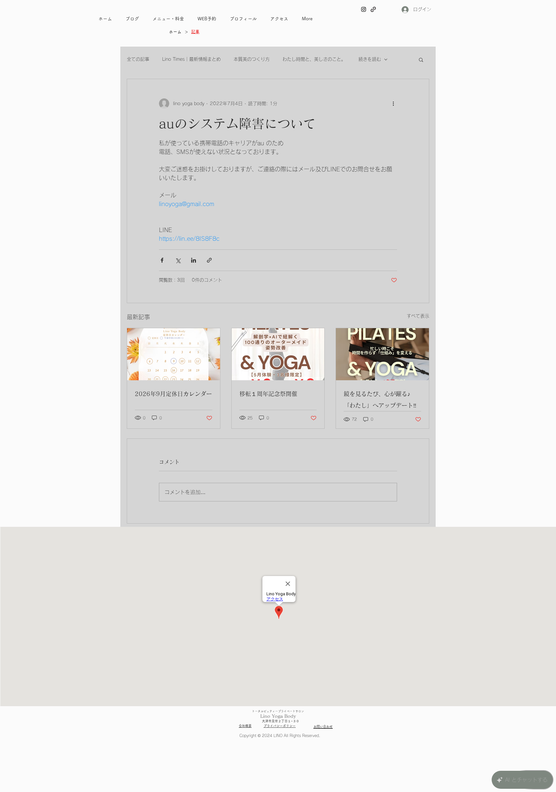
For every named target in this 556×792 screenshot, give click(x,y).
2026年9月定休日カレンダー (173, 394)
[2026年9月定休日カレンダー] (173, 354)
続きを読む (369, 59)
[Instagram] (363, 9)
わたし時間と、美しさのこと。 (314, 59)
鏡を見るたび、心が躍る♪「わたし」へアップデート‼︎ (380, 399)
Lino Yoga (271, 716)
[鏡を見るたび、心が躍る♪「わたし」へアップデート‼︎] (382, 354)
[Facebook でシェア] (162, 260)
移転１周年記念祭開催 (268, 394)
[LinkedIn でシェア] (193, 260)
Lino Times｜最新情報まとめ (191, 59)
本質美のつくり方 (252, 59)
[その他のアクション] (393, 103)
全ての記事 (138, 59)
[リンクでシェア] (209, 260)
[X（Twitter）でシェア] (178, 260)
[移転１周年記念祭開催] (278, 354)
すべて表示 (418, 316)
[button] (421, 59)
